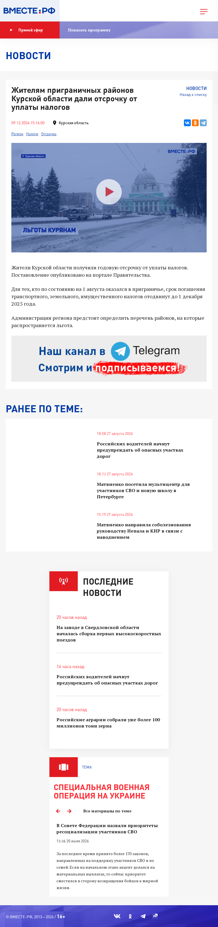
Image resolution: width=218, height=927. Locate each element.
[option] (109, 857)
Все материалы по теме (107, 811)
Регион (17, 134)
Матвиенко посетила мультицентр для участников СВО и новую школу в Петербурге (143, 490)
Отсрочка (48, 134)
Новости (196, 88)
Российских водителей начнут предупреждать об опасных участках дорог (140, 450)
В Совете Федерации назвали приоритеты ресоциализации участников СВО (107, 828)
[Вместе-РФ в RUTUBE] (155, 916)
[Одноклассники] (195, 122)
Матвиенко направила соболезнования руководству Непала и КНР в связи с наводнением (144, 531)
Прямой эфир (30, 29)
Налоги (32, 134)
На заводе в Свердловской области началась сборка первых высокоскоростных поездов (108, 633)
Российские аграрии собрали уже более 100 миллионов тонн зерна (108, 722)
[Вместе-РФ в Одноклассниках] (130, 916)
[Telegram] (203, 122)
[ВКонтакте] (187, 122)
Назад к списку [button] (193, 94)
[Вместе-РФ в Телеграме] (143, 916)
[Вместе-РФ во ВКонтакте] (117, 916)
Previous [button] (58, 811)
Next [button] (69, 811)
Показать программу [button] (89, 30)
